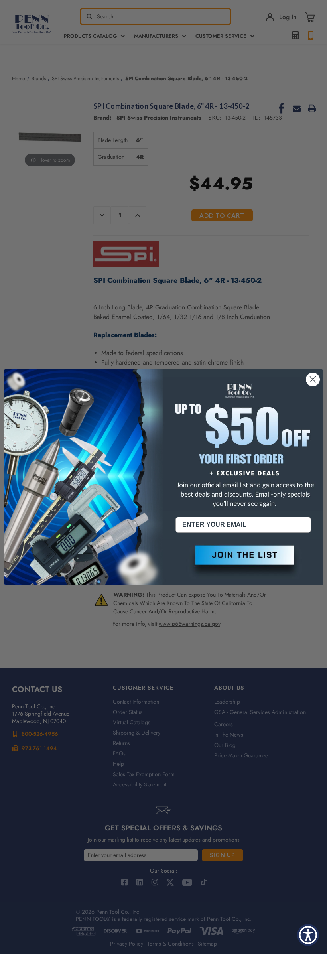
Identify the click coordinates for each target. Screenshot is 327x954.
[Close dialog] (313, 379)
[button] (243, 561)
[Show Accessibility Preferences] (308, 935)
